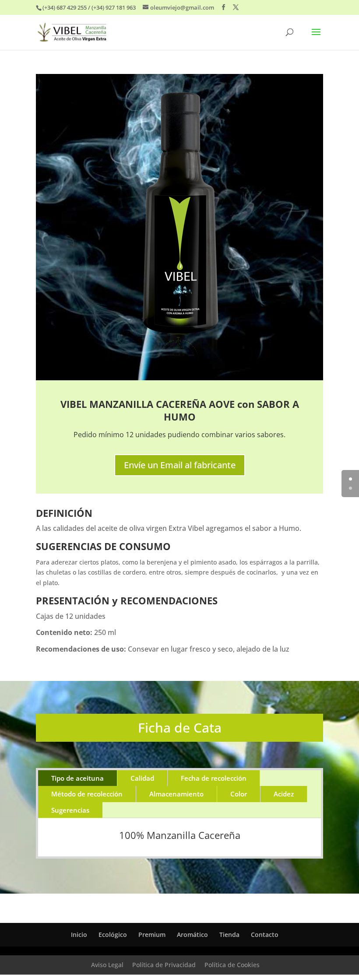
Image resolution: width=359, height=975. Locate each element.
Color (238, 793)
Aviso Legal (107, 965)
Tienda (229, 934)
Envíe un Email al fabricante (180, 465)
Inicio (79, 934)
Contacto (264, 934)
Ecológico (113, 934)
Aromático (192, 934)
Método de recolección (87, 793)
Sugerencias (70, 810)
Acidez (284, 793)
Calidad (142, 778)
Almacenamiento (176, 793)
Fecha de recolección (213, 778)
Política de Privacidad (164, 965)
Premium (151, 934)
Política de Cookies (232, 965)
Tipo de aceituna (77, 778)
